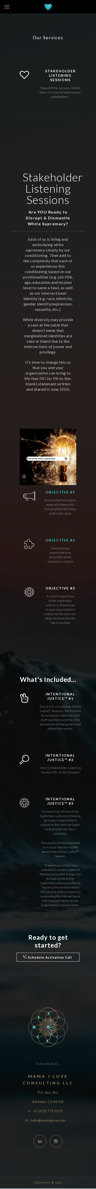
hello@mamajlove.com (48, 1120)
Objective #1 (60, 492)
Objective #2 (60, 540)
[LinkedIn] (40, 1141)
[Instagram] (56, 1141)
